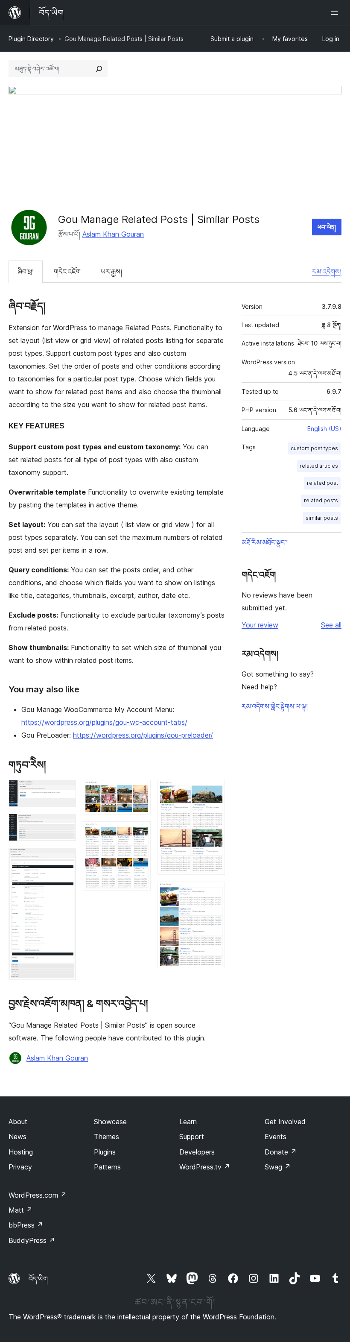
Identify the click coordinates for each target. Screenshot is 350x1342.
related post (322, 483)
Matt (20, 1210)
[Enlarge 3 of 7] (64, 859)
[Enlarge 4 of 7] (139, 791)
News (17, 1136)
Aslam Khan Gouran (113, 234)
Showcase (110, 1121)
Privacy (20, 1167)
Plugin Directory (31, 38)
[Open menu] (336, 13)
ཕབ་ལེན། (327, 227)
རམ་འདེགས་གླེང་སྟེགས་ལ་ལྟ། (275, 706)
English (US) (324, 428)
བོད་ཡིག (38, 1279)
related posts (321, 500)
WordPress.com (38, 1195)
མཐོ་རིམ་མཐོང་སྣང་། (265, 542)
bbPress (26, 1225)
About (18, 1121)
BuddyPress (32, 1240)
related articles (319, 466)
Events (275, 1136)
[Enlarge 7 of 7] (213, 893)
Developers (197, 1152)
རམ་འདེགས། (326, 271)
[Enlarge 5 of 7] (139, 833)
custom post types (314, 448)
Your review (260, 625)
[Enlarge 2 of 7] (64, 825)
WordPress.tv (204, 1167)
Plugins (105, 1152)
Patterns (107, 1167)
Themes (106, 1136)
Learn (188, 1121)
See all (331, 625)
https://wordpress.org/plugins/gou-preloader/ (143, 735)
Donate (281, 1152)
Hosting (21, 1152)
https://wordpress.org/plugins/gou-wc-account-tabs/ (104, 722)
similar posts (322, 518)
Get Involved (285, 1121)
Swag (278, 1167)
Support (191, 1136)
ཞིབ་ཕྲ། (26, 271)
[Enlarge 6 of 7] (213, 791)
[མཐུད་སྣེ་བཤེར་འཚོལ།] (99, 68)
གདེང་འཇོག (67, 271)
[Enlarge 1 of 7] (64, 791)
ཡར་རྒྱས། (111, 271)
